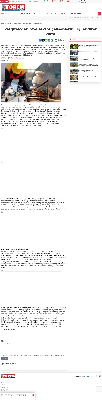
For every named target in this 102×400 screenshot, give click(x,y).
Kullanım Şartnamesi (6, 385)
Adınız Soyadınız (7, 335)
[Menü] (99, 17)
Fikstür (88, 17)
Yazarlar (71, 17)
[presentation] (40, 1)
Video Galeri (76, 17)
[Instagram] (96, 376)
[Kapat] (33, 395)
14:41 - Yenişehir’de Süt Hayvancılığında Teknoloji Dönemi (25, 1)
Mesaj (3, 341)
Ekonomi (49, 14)
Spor (56, 14)
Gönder (4, 358)
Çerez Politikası (4, 389)
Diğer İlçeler (64, 14)
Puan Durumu (94, 17)
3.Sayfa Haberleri (26, 14)
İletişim (3, 384)
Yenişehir (8, 14)
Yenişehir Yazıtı (38, 14)
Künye (2, 382)
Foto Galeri (83, 17)
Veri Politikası (4, 387)
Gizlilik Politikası (5, 390)
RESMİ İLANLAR (76, 14)
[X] (92, 376)
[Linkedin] (100, 376)
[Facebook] (88, 376)
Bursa (16, 14)
